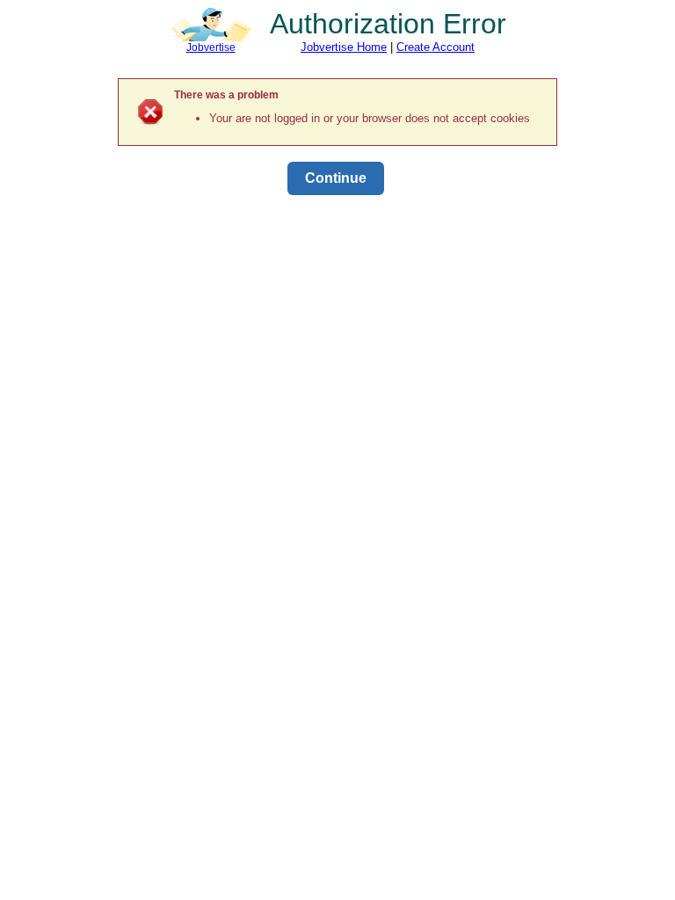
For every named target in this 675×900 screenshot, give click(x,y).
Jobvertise (211, 47)
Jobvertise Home (344, 47)
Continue (336, 178)
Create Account (435, 47)
